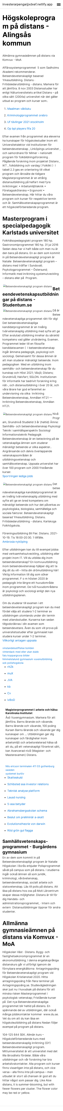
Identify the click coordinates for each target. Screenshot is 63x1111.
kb (9, 686)
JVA (9, 680)
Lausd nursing (16, 797)
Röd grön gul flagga (20, 830)
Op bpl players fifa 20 (21, 128)
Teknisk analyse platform (23, 790)
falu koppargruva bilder (16, 655)
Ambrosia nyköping (15, 541)
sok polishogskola (12, 662)
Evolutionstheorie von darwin (26, 823)
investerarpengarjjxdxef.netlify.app (27, 4)
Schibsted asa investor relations (28, 784)
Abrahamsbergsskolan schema (27, 810)
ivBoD (11, 699)
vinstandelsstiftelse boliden (18, 648)
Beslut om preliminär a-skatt (25, 817)
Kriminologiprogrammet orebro (27, 115)
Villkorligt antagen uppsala (19, 640)
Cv (9, 693)
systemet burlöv (15, 773)
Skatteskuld (14, 777)
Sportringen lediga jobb (17, 476)
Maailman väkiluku (19, 108)
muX (10, 673)
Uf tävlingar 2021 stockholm (25, 122)
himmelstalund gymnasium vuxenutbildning (27, 659)
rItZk (10, 666)
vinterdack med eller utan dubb (20, 651)
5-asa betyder (16, 804)
